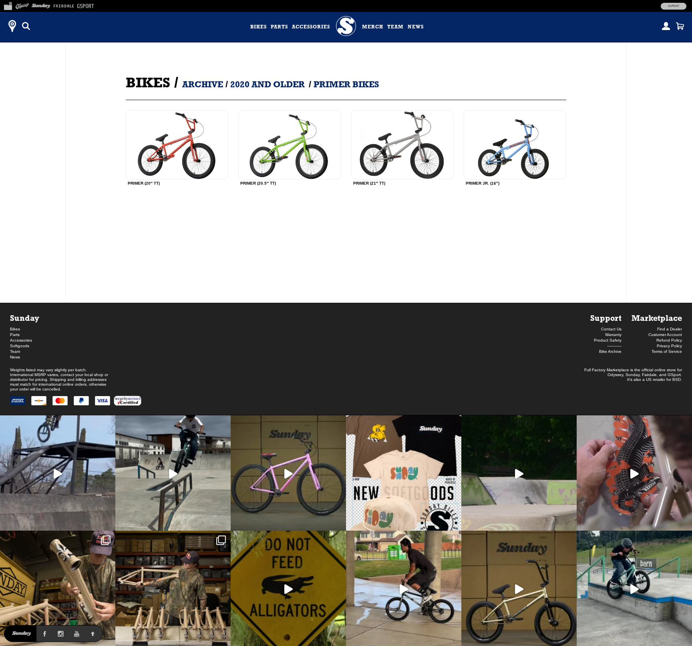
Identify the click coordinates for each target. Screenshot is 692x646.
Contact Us (611, 329)
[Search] (26, 26)
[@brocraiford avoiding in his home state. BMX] (288, 588)
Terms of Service (667, 351)
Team (395, 27)
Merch (372, 27)
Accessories (311, 27)
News (416, 27)
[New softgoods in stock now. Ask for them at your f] (403, 473)
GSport (674, 374)
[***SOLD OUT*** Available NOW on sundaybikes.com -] (634, 473)
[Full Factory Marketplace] (8, 4)
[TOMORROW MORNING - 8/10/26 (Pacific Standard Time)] (57, 588)
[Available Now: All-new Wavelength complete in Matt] (519, 588)
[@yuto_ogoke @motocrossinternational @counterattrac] (173, 473)
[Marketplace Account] (666, 26)
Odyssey (615, 374)
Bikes (258, 27)
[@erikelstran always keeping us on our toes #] (519, 473)
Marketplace (657, 317)
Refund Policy (669, 340)
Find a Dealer (669, 329)
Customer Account (665, 334)
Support (673, 6)
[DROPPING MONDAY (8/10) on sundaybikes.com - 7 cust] (173, 588)
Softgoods (19, 346)
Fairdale (649, 374)
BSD (676, 379)
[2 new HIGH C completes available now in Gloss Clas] (288, 473)
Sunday (24, 317)
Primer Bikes (346, 84)
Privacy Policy (669, 346)
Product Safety (608, 340)
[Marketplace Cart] (680, 26)
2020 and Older (267, 84)
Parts (279, 27)
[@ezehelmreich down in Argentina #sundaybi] (57, 473)
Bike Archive (610, 351)
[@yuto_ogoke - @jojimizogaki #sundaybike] (634, 588)
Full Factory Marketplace (606, 370)
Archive (202, 84)
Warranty (613, 334)
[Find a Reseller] (12, 26)
